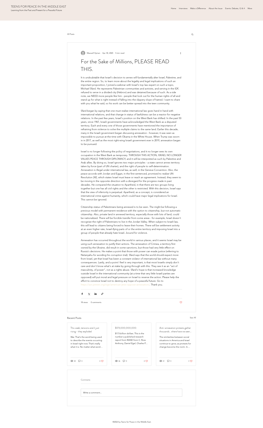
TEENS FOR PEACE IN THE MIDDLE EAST (38, 6)
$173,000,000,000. (126, 328)
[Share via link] (102, 294)
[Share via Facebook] (82, 294)
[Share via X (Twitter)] (89, 294)
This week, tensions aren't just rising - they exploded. (85, 329)
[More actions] (180, 53)
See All (193, 317)
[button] (192, 34)
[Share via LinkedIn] (95, 294)
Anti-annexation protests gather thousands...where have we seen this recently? (175, 329)
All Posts (70, 34)
